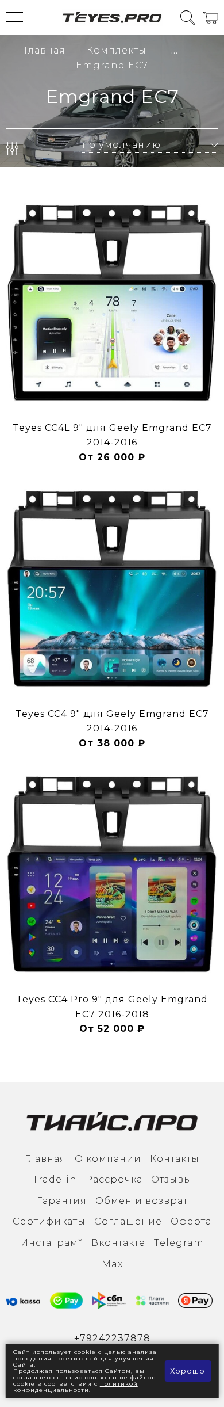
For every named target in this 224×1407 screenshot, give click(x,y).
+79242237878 (112, 1338)
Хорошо (187, 1370)
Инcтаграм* (52, 1242)
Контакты (174, 1158)
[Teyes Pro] (112, 17)
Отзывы (171, 1179)
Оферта (191, 1221)
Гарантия (62, 1200)
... (174, 50)
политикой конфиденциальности (75, 1387)
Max (112, 1264)
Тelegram (179, 1242)
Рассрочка (114, 1179)
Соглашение (128, 1221)
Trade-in (55, 1179)
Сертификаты (49, 1221)
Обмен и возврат (141, 1200)
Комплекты (116, 50)
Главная (44, 50)
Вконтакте (118, 1242)
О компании (108, 1158)
